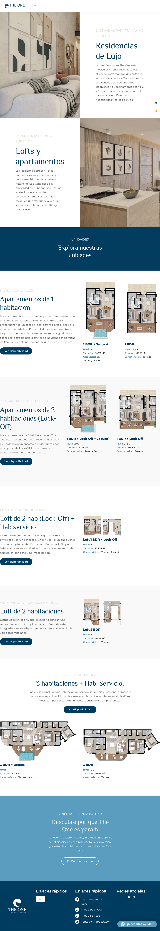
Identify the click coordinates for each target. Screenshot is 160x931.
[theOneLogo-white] (17, 898)
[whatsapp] (134, 897)
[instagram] (128, 897)
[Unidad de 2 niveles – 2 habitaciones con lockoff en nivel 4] (102, 516)
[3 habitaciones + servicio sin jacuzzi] (121, 722)
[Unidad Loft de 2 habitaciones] (102, 599)
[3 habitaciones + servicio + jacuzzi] (38, 722)
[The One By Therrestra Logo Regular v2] (15, 5)
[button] (137, 924)
